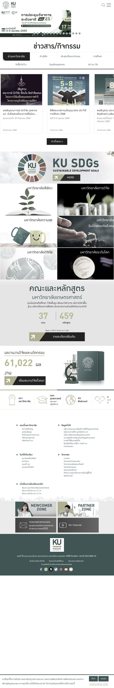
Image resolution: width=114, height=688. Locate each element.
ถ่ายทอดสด (68, 446)
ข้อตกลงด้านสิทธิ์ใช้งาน (56, 561)
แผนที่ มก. (26, 464)
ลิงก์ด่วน (25, 461)
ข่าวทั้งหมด (56, 141)
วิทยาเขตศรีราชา (70, 470)
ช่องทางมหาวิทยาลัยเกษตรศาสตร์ (35, 487)
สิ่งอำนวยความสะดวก (30, 434)
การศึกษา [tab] (97, 56)
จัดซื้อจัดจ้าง (20, 64)
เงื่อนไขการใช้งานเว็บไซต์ (37, 561)
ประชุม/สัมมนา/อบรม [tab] (70, 56)
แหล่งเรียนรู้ (26, 432)
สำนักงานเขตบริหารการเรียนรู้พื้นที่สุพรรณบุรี (78, 474)
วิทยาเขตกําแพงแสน (72, 461)
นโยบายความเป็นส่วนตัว (76, 561)
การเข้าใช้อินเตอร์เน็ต (72, 440)
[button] (34, 33)
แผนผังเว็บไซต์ (28, 467)
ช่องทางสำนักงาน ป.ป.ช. (32, 490)
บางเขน (67, 458)
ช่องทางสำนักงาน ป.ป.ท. (32, 493)
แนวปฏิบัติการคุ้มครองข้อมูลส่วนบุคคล (79, 437)
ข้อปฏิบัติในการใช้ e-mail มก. (76, 443)
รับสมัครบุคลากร (57, 64)
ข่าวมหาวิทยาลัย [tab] (16, 56)
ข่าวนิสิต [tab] (43, 56)
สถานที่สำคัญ (27, 429)
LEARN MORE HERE (98, 684)
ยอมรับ (103, 678)
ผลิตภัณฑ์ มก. (28, 440)
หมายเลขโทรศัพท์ (29, 458)
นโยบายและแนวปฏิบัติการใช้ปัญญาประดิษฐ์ (81, 429)
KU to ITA (93, 64)
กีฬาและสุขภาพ (28, 437)
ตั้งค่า (93, 678)
